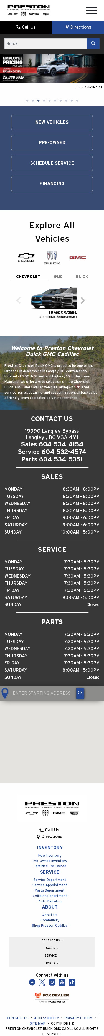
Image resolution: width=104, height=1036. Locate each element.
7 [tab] (60, 101)
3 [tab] (38, 101)
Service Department (50, 880)
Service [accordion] (51, 955)
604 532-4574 (64, 452)
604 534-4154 (61, 444)
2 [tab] (32, 101)
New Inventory (50, 856)
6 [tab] (55, 101)
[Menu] (91, 11)
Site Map (38, 1023)
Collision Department (50, 896)
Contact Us (18, 1018)
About (50, 907)
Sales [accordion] (51, 948)
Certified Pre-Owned (50, 866)
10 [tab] (77, 101)
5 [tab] (49, 101)
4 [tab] (43, 101)
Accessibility (47, 1018)
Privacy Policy (79, 1018)
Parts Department (50, 890)
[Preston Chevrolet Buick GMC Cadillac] (28, 10)
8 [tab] (66, 101)
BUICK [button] (82, 277)
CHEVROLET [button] (28, 277)
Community (49, 920)
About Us (49, 915)
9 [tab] (71, 101)
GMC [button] (58, 277)
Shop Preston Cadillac (50, 926)
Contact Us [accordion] (51, 940)
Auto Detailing (50, 901)
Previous (6, 73)
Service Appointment (49, 885)
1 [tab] (27, 101)
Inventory (50, 848)
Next (97, 73)
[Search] (93, 43)
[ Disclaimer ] (89, 86)
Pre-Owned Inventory (50, 861)
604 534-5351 (61, 459)
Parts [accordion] (51, 963)
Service (49, 872)
